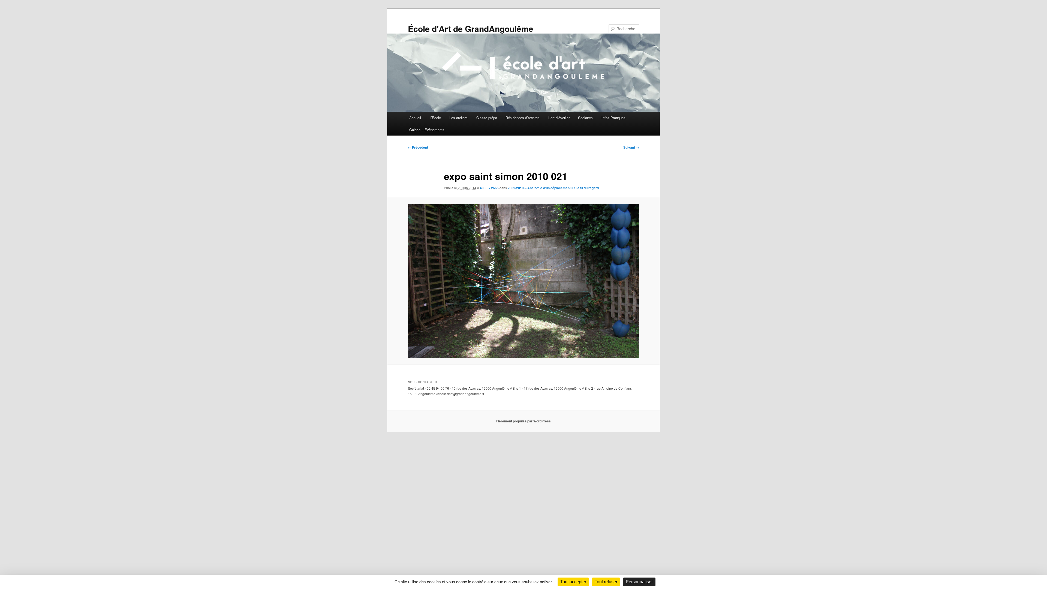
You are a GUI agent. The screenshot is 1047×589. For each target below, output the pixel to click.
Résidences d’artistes (523, 117)
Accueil (415, 117)
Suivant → (631, 147)
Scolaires (585, 117)
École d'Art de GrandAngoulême (470, 28)
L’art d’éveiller (559, 117)
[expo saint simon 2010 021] (523, 281)
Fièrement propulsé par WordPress (523, 421)
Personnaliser (639, 581)
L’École (435, 117)
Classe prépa (486, 117)
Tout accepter (573, 581)
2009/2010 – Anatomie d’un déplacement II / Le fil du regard (553, 187)
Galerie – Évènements (426, 129)
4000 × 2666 (489, 187)
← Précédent (418, 147)
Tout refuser (606, 581)
